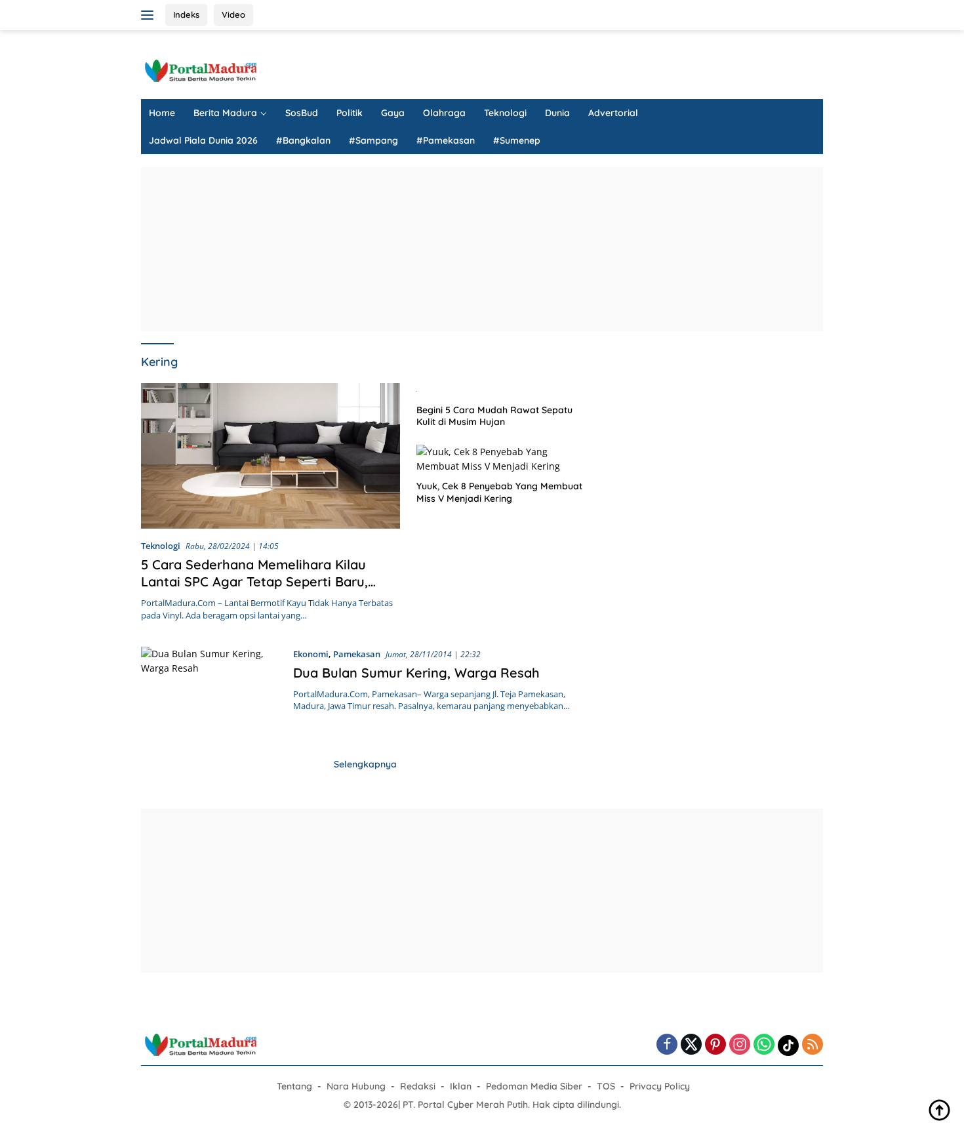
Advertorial (613, 113)
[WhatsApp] (763, 1045)
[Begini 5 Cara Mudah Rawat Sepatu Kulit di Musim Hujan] (502, 390)
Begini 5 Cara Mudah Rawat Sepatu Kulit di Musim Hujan (494, 416)
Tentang (294, 1086)
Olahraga (444, 113)
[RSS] (812, 1045)
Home (162, 113)
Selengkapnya (365, 764)
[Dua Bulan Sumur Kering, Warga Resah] (210, 690)
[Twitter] (691, 1045)
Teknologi (505, 113)
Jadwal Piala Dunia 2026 (203, 140)
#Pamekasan (445, 140)
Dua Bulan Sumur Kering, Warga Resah (416, 672)
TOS (606, 1086)
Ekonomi (311, 654)
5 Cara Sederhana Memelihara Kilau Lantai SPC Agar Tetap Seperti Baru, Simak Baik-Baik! (254, 581)
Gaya (393, 113)
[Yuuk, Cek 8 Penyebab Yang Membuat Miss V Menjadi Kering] (502, 459)
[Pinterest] (715, 1045)
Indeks (186, 14)
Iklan (461, 1086)
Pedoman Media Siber (534, 1086)
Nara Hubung (356, 1086)
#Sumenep (516, 140)
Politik (349, 113)
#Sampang (373, 140)
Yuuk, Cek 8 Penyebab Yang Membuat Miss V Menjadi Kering (499, 492)
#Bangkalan (303, 140)
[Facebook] (666, 1045)
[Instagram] (739, 1045)
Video (233, 14)
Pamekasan (356, 654)
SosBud (301, 113)
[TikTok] (788, 1045)
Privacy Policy (660, 1086)
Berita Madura (225, 113)
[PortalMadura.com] (200, 70)
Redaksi (417, 1086)
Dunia (557, 113)
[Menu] (150, 15)
